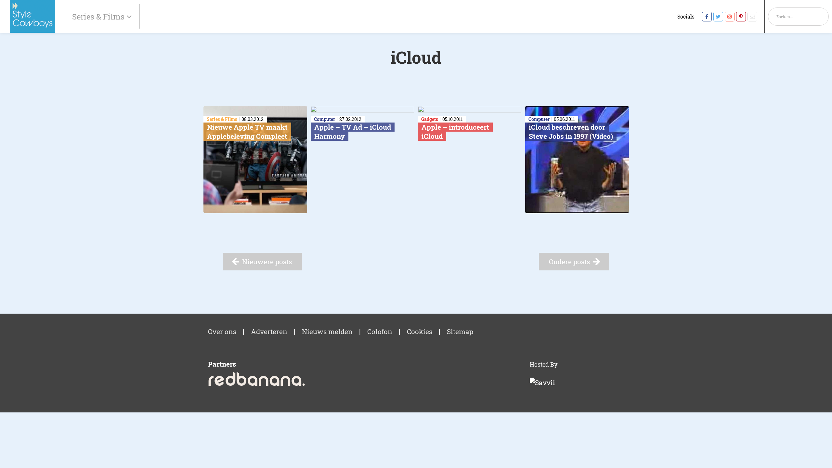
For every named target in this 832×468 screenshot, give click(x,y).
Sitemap (460, 331)
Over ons (222, 331)
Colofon (379, 331)
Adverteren (269, 331)
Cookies (419, 331)
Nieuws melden (327, 331)
